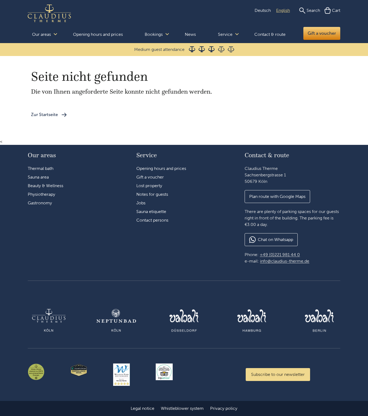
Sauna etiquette (151, 211)
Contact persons (152, 220)
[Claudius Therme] (49, 13)
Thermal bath (40, 168)
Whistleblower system (182, 408)
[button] (277, 196)
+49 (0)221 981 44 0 (280, 254)
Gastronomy (40, 202)
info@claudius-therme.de (284, 261)
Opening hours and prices (98, 34)
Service (225, 34)
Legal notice (142, 408)
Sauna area (38, 177)
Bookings (154, 34)
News (190, 34)
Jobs (140, 202)
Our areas (41, 34)
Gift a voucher (322, 33)
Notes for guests (152, 194)
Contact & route (270, 34)
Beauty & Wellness (45, 185)
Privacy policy (223, 408)
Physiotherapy (41, 194)
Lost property (149, 185)
